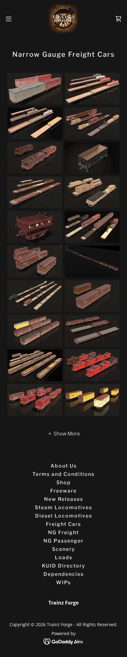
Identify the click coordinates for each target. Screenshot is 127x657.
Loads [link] (63, 557)
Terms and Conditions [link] (63, 474)
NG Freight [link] (63, 532)
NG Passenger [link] (63, 541)
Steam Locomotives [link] (63, 507)
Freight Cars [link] (63, 524)
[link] (63, 18)
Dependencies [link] (63, 574)
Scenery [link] (63, 549)
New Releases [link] (63, 499)
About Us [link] (64, 466)
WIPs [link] (63, 582)
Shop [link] (63, 482)
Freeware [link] (63, 491)
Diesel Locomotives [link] (63, 516)
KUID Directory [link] (63, 566)
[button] (11, 19)
